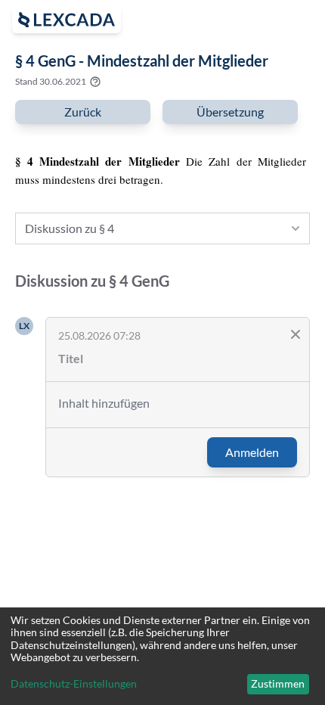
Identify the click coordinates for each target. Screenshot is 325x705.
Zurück (82, 111)
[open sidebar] (66, 19)
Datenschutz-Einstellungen (74, 684)
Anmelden (252, 452)
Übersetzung (230, 111)
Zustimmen (278, 683)
